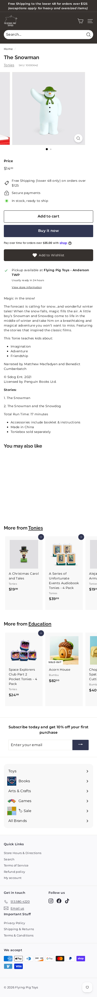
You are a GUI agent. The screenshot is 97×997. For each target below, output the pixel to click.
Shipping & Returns (19, 929)
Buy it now (48, 231)
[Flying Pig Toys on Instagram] (50, 901)
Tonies (9, 65)
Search (9, 859)
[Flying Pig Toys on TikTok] (67, 901)
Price (8, 161)
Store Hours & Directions (22, 853)
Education (39, 624)
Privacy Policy (14, 923)
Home (8, 49)
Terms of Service (16, 865)
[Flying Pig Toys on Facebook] (59, 901)
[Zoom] (78, 138)
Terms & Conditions (18, 935)
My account (13, 878)
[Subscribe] (80, 745)
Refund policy (14, 871)
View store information (27, 287)
